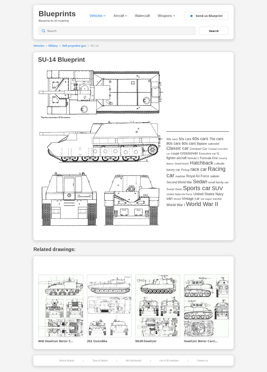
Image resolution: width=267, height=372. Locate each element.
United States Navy (208, 194)
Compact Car (198, 148)
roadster (180, 176)
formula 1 (193, 158)
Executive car (207, 153)
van (169, 198)
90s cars (189, 143)
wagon (208, 199)
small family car (218, 182)
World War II (202, 204)
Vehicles (96, 16)
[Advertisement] (197, 94)
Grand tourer (182, 163)
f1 (218, 153)
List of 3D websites (169, 360)
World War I (175, 205)
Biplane (202, 143)
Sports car (197, 188)
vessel (177, 198)
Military (53, 45)
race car (198, 169)
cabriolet (213, 143)
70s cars (216, 139)
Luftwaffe (219, 163)
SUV (217, 188)
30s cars (172, 139)
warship (217, 198)
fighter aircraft (176, 158)
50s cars (185, 139)
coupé (175, 153)
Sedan (200, 181)
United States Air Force (179, 194)
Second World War (179, 182)
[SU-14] (101, 149)
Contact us (202, 360)
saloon (214, 176)
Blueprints (57, 13)
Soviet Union (174, 189)
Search (214, 31)
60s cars (200, 138)
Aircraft (118, 16)
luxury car (173, 169)
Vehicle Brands (66, 360)
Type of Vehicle (100, 360)
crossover (189, 153)
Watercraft (142, 16)
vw (202, 198)
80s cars (173, 143)
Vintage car (191, 199)
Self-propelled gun (74, 45)
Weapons (165, 16)
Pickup (185, 169)
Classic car (177, 148)
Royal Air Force (197, 176)
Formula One (209, 158)
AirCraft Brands (133, 360)
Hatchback (201, 163)
